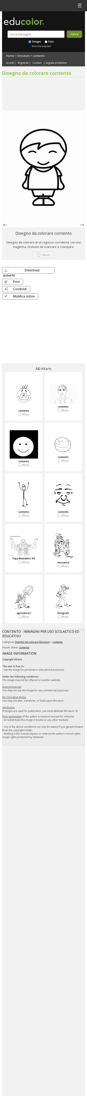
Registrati (23, 63)
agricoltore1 (24, 613)
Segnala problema (56, 63)
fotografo (63, 613)
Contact (37, 63)
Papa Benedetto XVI (24, 558)
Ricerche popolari (41, 46)
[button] (20, 296)
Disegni (36, 41)
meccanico (63, 562)
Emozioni (23, 56)
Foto (51, 41)
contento (39, 56)
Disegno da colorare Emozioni (32, 642)
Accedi (10, 63)
